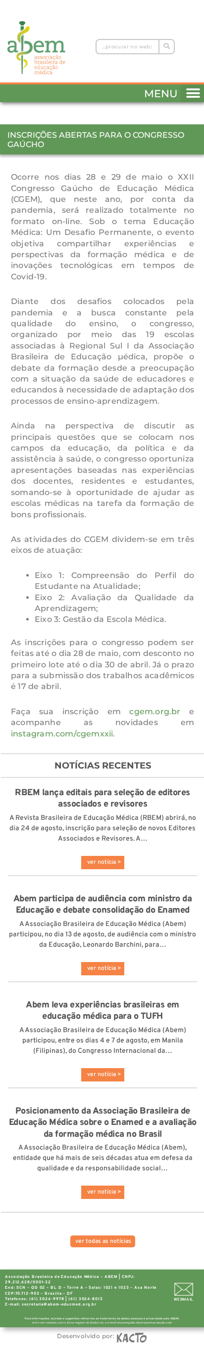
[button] (192, 91)
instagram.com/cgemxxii (62, 733)
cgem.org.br (154, 711)
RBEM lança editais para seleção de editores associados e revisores (102, 798)
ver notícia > (104, 862)
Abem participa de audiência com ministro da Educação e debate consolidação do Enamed (102, 904)
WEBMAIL (184, 1299)
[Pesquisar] (166, 46)
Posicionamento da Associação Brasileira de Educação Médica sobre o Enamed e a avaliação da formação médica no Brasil (103, 1123)
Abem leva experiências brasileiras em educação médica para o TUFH (102, 1011)
